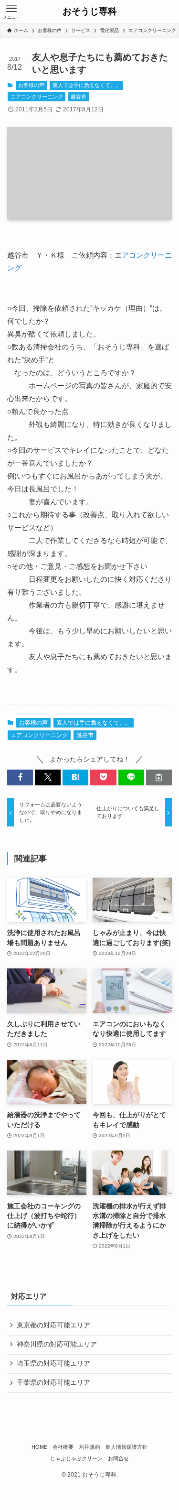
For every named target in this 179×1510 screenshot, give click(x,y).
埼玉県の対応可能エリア (53, 1363)
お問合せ (118, 1458)
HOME (39, 1447)
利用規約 (89, 1447)
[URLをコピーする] (159, 777)
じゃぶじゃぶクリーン (76, 1458)
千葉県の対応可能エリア (53, 1382)
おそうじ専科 (90, 11)
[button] (20, 777)
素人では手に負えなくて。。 (87, 85)
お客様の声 (31, 85)
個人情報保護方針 (126, 1447)
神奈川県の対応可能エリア (57, 1344)
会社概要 (63, 1447)
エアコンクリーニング (37, 96)
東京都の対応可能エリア (53, 1325)
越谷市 (78, 96)
